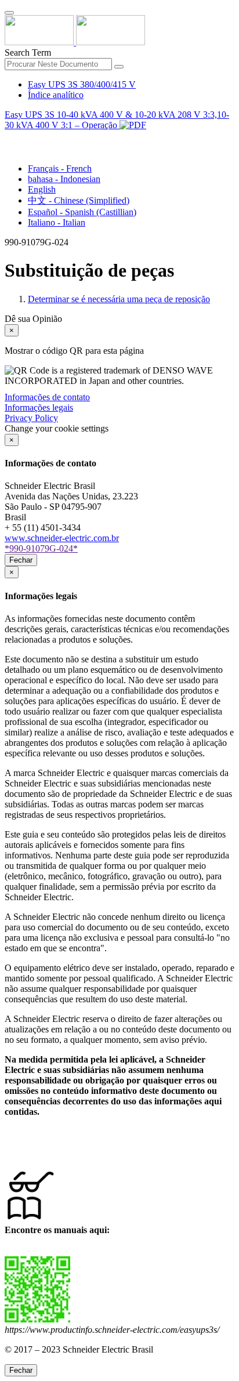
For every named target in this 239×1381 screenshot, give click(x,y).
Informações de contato (47, 397)
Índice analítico (56, 95)
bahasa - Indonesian (64, 179)
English (42, 189)
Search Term (28, 52)
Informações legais (39, 407)
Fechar (20, 560)
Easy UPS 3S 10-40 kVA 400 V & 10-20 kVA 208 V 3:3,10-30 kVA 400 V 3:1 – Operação (117, 120)
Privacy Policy (31, 418)
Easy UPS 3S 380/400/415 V (82, 84)
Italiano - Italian (56, 222)
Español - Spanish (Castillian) (82, 212)
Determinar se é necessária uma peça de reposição (119, 299)
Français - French (60, 168)
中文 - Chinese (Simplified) (78, 200)
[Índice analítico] (9, 138)
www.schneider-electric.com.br (62, 538)
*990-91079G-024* (41, 548)
